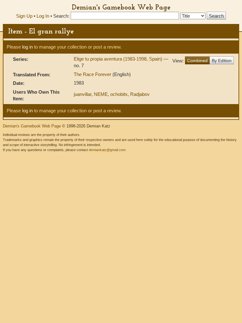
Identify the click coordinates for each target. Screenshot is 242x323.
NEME (101, 94)
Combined (197, 60)
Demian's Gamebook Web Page (121, 7)
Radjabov (140, 94)
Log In (43, 16)
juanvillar (82, 94)
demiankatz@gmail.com (107, 150)
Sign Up (24, 16)
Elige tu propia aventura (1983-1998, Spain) (119, 59)
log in (27, 47)
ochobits (119, 94)
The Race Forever (93, 74)
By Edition (222, 60)
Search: (61, 16)
